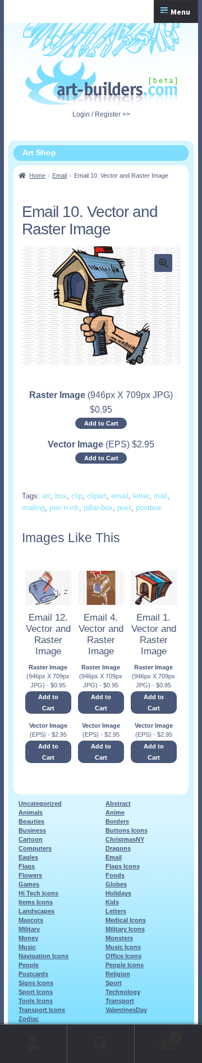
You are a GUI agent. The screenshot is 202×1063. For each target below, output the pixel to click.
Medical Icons (125, 920)
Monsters (119, 938)
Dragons (118, 848)
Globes (116, 884)
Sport (113, 982)
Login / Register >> (101, 114)
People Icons (124, 965)
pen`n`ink (64, 507)
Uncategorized (40, 803)
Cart (156, 1034)
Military (29, 929)
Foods (115, 875)
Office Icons (123, 956)
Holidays (118, 893)
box (61, 496)
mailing (33, 507)
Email (59, 175)
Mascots (31, 920)
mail (160, 496)
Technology (122, 991)
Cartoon (31, 839)
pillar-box (98, 507)
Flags (27, 866)
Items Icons (36, 902)
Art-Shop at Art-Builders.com (101, 82)
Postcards (33, 973)
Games (29, 884)
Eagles (28, 857)
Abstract (118, 803)
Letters (115, 911)
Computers (35, 848)
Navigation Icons (43, 956)
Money (28, 938)
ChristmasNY (124, 839)
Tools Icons (36, 1000)
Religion (117, 973)
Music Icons (123, 947)
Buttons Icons (126, 830)
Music (27, 947)
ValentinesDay (126, 1009)
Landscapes (36, 911)
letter (141, 496)
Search (101, 1044)
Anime (115, 812)
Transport (119, 1000)
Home (37, 175)
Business (32, 830)
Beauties (31, 821)
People (29, 965)
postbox (149, 507)
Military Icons (125, 929)
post (124, 507)
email (119, 496)
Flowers (30, 875)
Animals (31, 812)
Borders (117, 821)
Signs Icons (36, 982)
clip (76, 496)
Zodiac (29, 1018)
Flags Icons (122, 866)
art (46, 496)
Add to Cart (101, 423)
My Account (33, 1044)
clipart (97, 496)
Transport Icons (42, 1009)
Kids (112, 902)
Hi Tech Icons (38, 893)
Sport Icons (36, 991)
